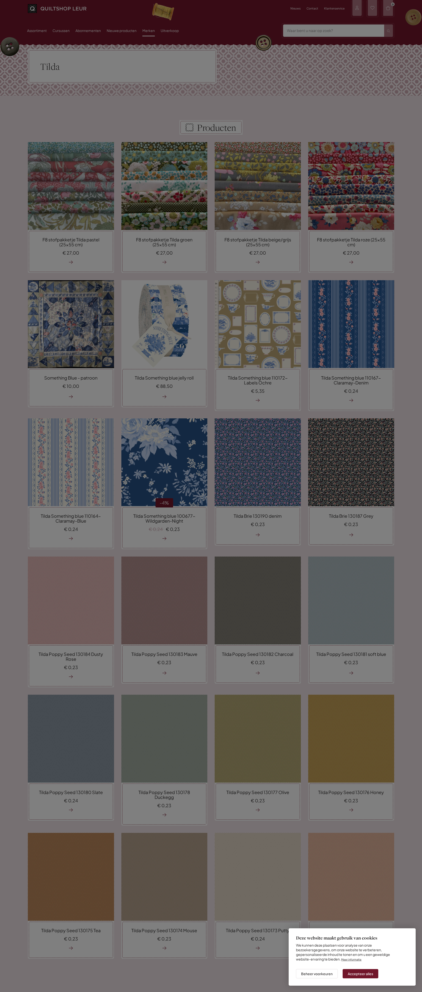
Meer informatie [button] (353, 955)
